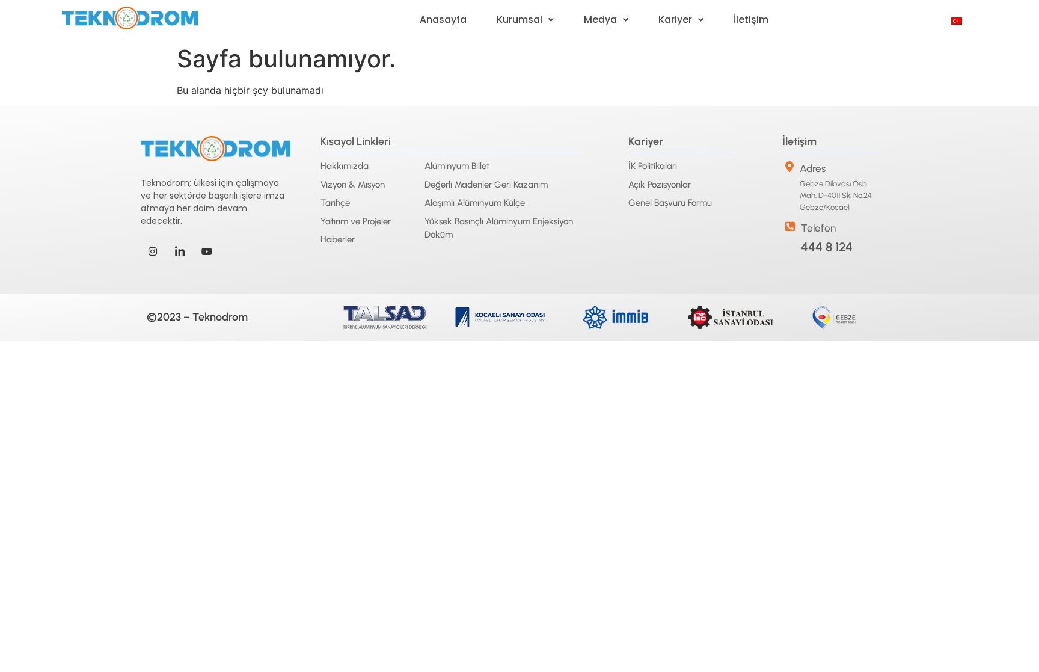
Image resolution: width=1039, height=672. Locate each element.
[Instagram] (153, 251)
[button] (525, 20)
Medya (600, 19)
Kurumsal (519, 19)
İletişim (751, 19)
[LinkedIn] (180, 251)
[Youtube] (207, 251)
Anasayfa (443, 19)
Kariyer (675, 19)
